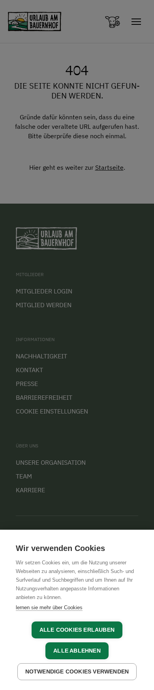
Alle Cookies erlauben (77, 630)
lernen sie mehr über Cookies (49, 607)
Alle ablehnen (77, 651)
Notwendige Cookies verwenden (77, 672)
